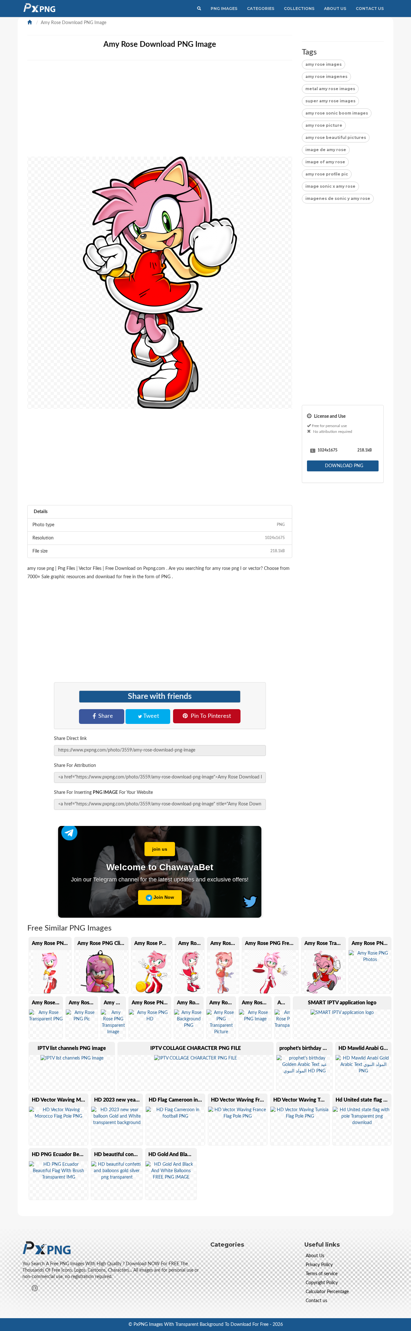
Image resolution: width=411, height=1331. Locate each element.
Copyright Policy (322, 1283)
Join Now (163, 897)
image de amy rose (325, 149)
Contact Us (370, 8)
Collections (299, 8)
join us (159, 849)
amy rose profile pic (326, 174)
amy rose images (323, 64)
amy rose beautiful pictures (335, 137)
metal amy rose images (330, 88)
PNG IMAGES (224, 8)
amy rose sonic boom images (336, 113)
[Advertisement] (159, 112)
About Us (335, 8)
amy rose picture (323, 125)
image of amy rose (325, 161)
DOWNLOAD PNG (343, 466)
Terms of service (321, 1274)
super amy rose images (330, 101)
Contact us (316, 1301)
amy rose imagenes (326, 76)
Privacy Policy (319, 1265)
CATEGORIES (260, 8)
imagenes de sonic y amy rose (337, 198)
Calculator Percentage (327, 1292)
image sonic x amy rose (330, 186)
